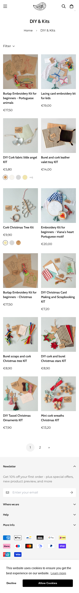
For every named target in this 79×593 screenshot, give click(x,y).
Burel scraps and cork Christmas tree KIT (17, 358)
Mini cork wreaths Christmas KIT (52, 418)
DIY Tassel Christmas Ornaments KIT (17, 418)
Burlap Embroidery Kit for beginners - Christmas (19, 295)
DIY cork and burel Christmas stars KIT (53, 358)
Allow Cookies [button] (47, 583)
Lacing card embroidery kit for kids (58, 96)
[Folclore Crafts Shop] (39, 6)
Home (28, 30)
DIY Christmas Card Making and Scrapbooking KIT (58, 297)
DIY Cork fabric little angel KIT (20, 160)
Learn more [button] (58, 573)
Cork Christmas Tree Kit (18, 227)
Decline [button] (11, 583)
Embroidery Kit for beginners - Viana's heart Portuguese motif (57, 232)
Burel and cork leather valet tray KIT (55, 160)
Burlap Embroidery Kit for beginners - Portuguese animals (19, 98)
